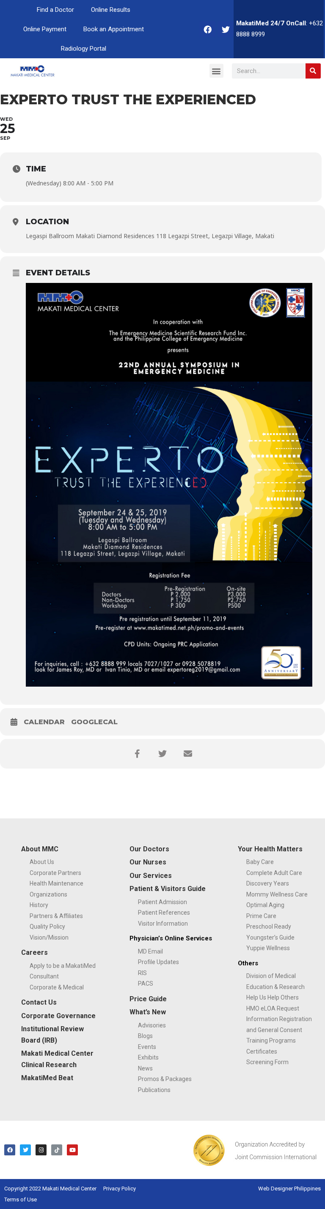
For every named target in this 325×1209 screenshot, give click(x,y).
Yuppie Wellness (268, 948)
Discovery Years (267, 883)
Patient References (164, 912)
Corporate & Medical (57, 987)
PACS (145, 983)
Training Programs (271, 1040)
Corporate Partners (55, 872)
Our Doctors (149, 849)
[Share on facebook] (137, 753)
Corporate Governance (58, 1016)
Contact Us (39, 1002)
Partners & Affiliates (56, 916)
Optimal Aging (265, 905)
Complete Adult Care (274, 872)
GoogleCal (94, 722)
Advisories (152, 1025)
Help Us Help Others (272, 997)
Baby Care (260, 862)
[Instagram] (41, 1149)
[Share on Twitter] (162, 753)
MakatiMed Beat (47, 1078)
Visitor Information (163, 923)
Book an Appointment (113, 29)
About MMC (39, 849)
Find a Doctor (55, 10)
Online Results (110, 10)
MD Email (150, 951)
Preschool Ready (268, 926)
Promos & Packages (165, 1079)
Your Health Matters (270, 849)
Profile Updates (158, 962)
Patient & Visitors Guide (167, 889)
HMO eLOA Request (272, 1008)
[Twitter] (226, 29)
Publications (154, 1090)
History (39, 905)
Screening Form (267, 1062)
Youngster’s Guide (270, 937)
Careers (34, 952)
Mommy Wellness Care (277, 894)
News (145, 1068)
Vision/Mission (49, 937)
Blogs (145, 1035)
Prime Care (261, 916)
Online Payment (44, 29)
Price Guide (148, 999)
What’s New (147, 1012)
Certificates (261, 1051)
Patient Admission (162, 902)
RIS (142, 973)
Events (147, 1046)
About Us (42, 862)
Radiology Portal (83, 48)
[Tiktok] (56, 1149)
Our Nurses (147, 862)
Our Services (150, 876)
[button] (216, 71)
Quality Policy (47, 926)
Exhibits (148, 1057)
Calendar (44, 722)
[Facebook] (207, 29)
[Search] (313, 71)
